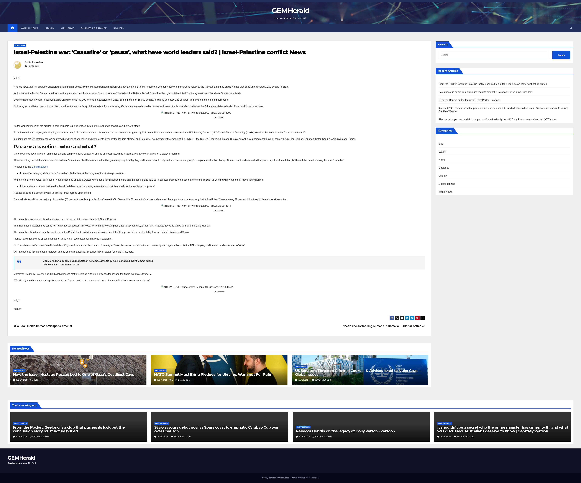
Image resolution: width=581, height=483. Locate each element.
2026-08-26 (22, 437)
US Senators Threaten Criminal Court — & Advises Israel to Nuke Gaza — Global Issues (358, 372)
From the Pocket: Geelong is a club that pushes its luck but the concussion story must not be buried (493, 84)
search (443, 44)
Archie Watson (36, 62)
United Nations (40, 166)
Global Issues (323, 380)
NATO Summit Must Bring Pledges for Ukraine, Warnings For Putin (213, 374)
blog (441, 143)
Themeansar (313, 478)
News (442, 159)
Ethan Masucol (181, 380)
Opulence (67, 28)
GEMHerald (290, 10)
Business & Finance (94, 28)
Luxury (49, 28)
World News (29, 28)
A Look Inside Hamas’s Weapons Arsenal (44, 326)
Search (561, 55)
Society (118, 28)
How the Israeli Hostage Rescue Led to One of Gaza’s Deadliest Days (73, 374)
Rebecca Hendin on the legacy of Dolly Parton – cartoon (470, 100)
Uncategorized (447, 184)
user (35, 380)
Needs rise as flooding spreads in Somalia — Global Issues (382, 326)
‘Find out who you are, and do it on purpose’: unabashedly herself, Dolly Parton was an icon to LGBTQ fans (497, 119)
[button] (571, 28)
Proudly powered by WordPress (275, 478)
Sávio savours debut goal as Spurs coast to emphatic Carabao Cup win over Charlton (485, 92)
